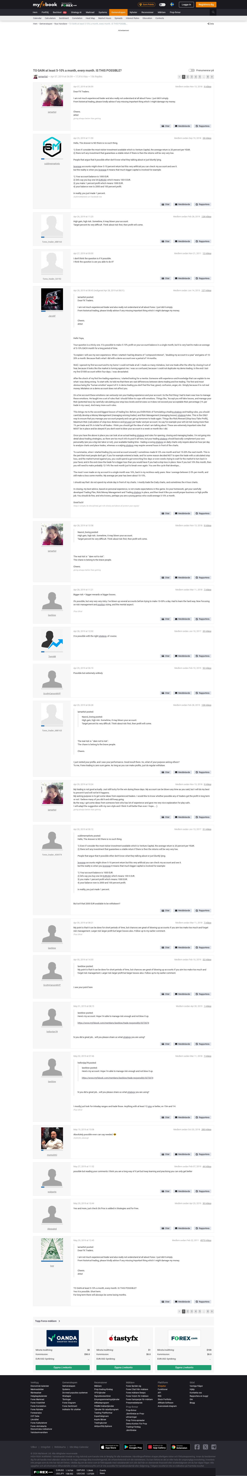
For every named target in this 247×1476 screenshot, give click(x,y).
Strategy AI (76, 12)
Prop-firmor (175, 12)
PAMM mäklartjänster (104, 1406)
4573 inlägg (205, 1240)
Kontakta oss (196, 1393)
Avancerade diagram (167, 1406)
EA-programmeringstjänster (106, 1399)
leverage (77, 166)
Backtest (59, 12)
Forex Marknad (37, 1399)
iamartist (43, 76)
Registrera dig (206, 4)
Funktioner (163, 1389)
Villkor (34, 1447)
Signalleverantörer (102, 1396)
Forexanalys (36, 1413)
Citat (167, 126)
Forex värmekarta (39, 1426)
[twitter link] (205, 1447)
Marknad (90, 12)
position (101, 604)
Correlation (77, 18)
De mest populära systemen (75, 1393)
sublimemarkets (52, 163)
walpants (52, 1192)
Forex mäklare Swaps (136, 1393)
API (159, 1393)
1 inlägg (207, 1006)
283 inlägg (206, 1129)
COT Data (35, 1416)
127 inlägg (206, 290)
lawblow (52, 615)
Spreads (118, 18)
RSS (159, 1396)
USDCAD (81, 1473)
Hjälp (192, 1389)
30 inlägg (207, 1203)
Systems (103, 12)
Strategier (66, 1396)
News (102, 1473)
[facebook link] (197, 1447)
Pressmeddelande (134, 1403)
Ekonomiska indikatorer (41, 1429)
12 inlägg (207, 253)
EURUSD (103, 180)
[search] (215, 12)
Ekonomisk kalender (40, 1386)
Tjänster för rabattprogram (106, 1409)
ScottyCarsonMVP (52, 693)
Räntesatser (36, 1393)
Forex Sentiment (69, 1406)
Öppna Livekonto (63, 1367)
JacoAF (52, 316)
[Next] (212, 77)
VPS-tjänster (100, 1393)
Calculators (50, 18)
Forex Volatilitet (38, 1403)
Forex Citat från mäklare (137, 1389)
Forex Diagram (69, 1403)
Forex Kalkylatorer (39, 1423)
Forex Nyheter (37, 1409)
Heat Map (90, 18)
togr (52, 1266)
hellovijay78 (52, 1031)
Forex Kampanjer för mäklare (139, 1399)
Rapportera (204, 126)
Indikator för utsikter (71, 1409)
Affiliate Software (165, 1403)
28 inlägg (207, 138)
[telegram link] (213, 1447)
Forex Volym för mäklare (137, 1396)
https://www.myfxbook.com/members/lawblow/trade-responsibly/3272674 (113, 1023)
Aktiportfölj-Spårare (103, 1426)
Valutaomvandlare (39, 1432)
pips (150, 1106)
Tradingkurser (100, 1423)
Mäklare (162, 12)
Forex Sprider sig (133, 1386)
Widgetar (162, 1386)
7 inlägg (207, 589)
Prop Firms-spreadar (135, 1420)
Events (103, 1470)
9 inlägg (207, 86)
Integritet (45, 1447)
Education (147, 18)
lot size (127, 422)
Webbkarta (60, 1447)
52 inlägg (207, 668)
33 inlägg (207, 631)
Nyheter (133, 12)
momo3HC (52, 1155)
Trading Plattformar (103, 1413)
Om (191, 1399)
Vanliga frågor (196, 1386)
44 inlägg (207, 1166)
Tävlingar (66, 1399)
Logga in (186, 4)
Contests (159, 18)
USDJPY (60, 1473)
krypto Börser (100, 1419)
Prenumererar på (205, 70)
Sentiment (64, 18)
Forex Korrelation (38, 1406)
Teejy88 (52, 656)
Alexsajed (52, 1229)
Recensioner (147, 12)
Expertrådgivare (101, 1416)
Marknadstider (37, 1389)
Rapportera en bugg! (199, 1396)
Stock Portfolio (164, 1399)
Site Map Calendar (79, 1447)
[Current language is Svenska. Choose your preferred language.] (172, 4)
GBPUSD (81, 1470)
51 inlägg (207, 829)
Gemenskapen (118, 12)
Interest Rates (132, 18)
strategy (178, 412)
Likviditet (35, 1419)
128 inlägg (206, 216)
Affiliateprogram (101, 1403)
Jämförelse (131, 1430)
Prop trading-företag (103, 1389)
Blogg (192, 1403)
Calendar (37, 18)
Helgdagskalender (39, 1396)
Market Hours (104, 18)
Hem (35, 12)
